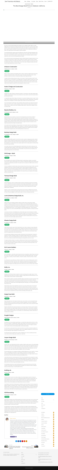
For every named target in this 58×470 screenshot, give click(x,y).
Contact (7, 90)
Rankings (28, 1)
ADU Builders (43, 412)
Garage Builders (43, 428)
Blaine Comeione (13, 418)
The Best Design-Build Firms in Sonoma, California (28, 447)
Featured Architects (43, 426)
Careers (45, 1)
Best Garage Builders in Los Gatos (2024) (43, 454)
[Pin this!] (22, 441)
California (42, 419)
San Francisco (43, 442)
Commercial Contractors (44, 421)
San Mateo (42, 444)
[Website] (16, 436)
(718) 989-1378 (49, 1)
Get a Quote (33, 1)
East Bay (42, 424)
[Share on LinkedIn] (20, 441)
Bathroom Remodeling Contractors (45, 417)
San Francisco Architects (12, 1)
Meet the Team (41, 1)
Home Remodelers (43, 435)
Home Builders (43, 433)
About (37, 1)
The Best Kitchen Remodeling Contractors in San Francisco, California (14, 447)
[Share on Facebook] (18, 441)
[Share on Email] (26, 441)
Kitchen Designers (43, 437)
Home (25, 1)
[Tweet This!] (16, 441)
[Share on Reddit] (24, 441)
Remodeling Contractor (44, 440)
